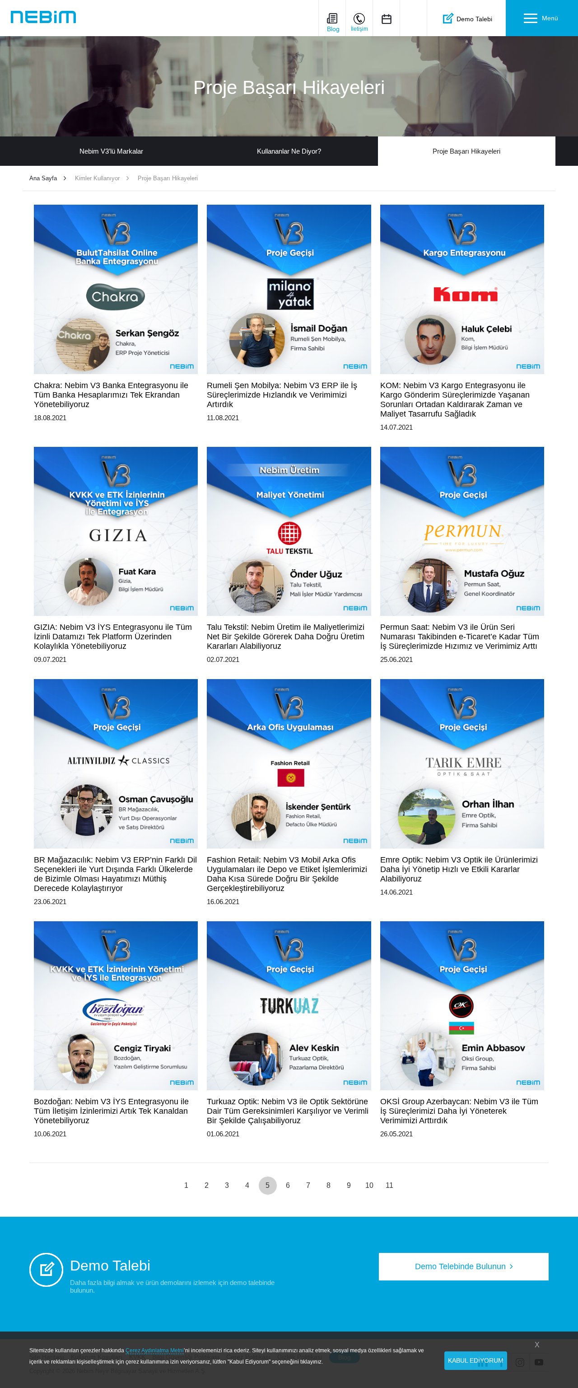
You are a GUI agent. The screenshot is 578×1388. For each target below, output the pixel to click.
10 (369, 1185)
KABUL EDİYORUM (475, 1360)
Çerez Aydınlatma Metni (155, 1350)
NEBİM (43, 17)
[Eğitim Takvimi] (386, 19)
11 (389, 1185)
